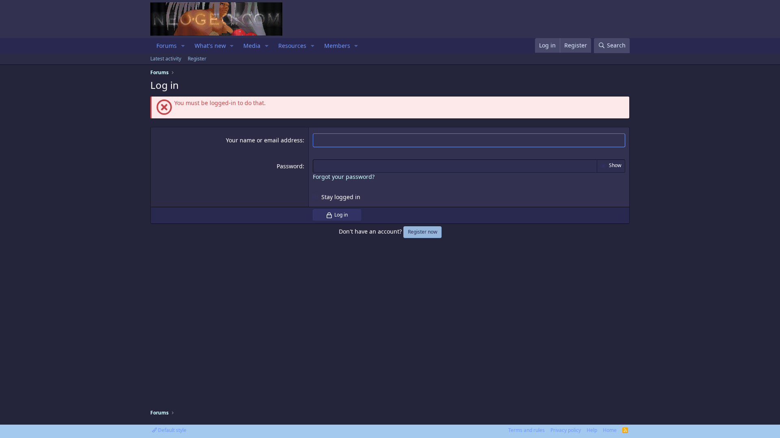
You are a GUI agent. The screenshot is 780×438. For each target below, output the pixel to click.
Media (251, 45)
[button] (183, 46)
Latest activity (165, 58)
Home (610, 430)
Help (592, 430)
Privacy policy (565, 430)
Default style (171, 430)
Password (290, 166)
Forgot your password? (344, 176)
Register (197, 58)
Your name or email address (264, 140)
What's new (210, 45)
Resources (292, 45)
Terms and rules (526, 430)
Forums (166, 45)
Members (337, 45)
